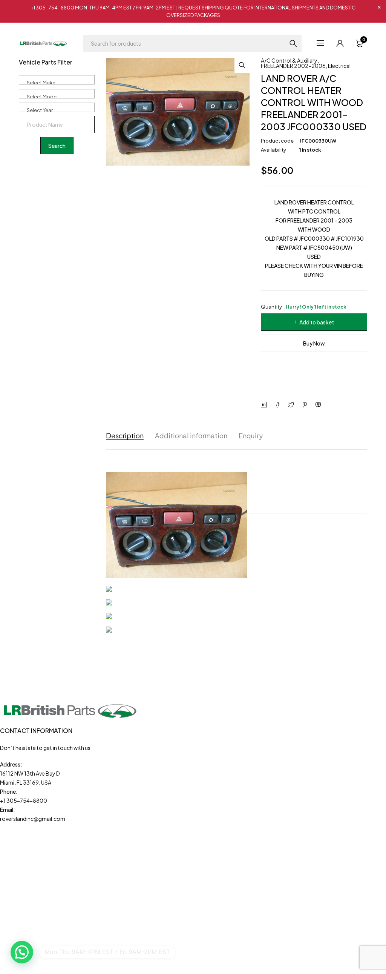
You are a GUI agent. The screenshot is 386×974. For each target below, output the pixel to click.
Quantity (303, 307)
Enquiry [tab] (251, 436)
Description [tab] (125, 436)
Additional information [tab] (191, 436)
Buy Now (314, 343)
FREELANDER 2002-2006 (293, 65)
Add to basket (316, 322)
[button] (242, 65)
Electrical (339, 65)
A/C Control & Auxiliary (289, 60)
